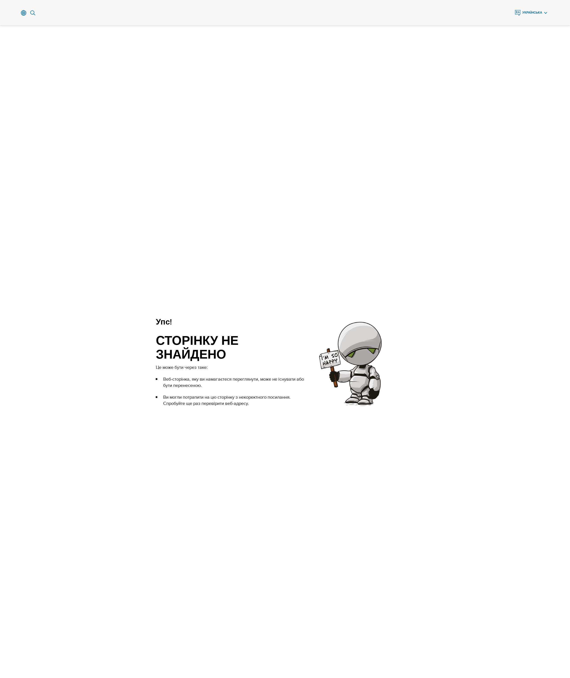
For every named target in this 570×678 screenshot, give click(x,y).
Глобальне (23, 13)
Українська (532, 12)
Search (33, 13)
